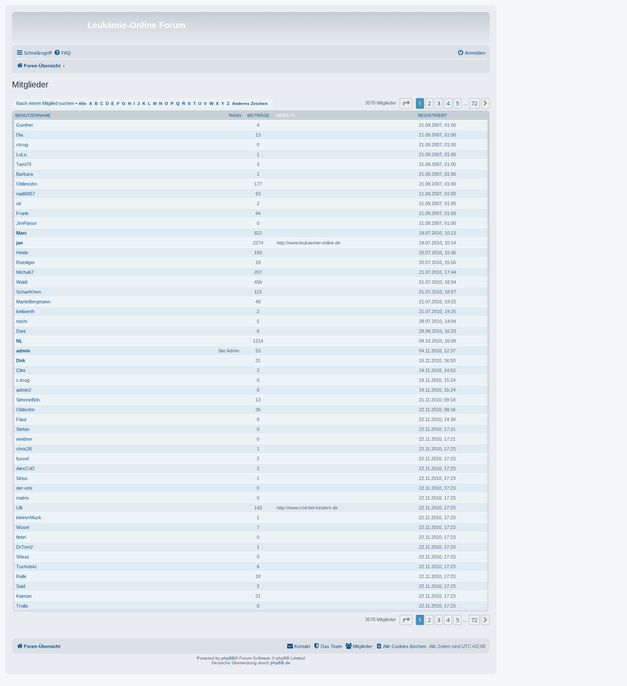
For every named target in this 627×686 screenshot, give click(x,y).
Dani (21, 331)
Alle (82, 103)
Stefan (22, 429)
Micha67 (25, 272)
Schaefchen (28, 291)
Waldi (21, 282)
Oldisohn (25, 409)
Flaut (21, 419)
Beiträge (258, 115)
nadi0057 (25, 193)
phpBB (228, 658)
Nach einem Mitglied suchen (45, 103)
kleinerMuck (28, 517)
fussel (22, 458)
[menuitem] (62, 53)
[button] (406, 103)
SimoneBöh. (28, 399)
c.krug (22, 380)
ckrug (22, 144)
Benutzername (33, 115)
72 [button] (474, 103)
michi (21, 321)
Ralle (21, 576)
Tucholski (26, 566)
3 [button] (438, 103)
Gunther (24, 125)
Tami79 (23, 164)
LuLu (21, 154)
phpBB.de (280, 662)
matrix (22, 497)
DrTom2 (24, 546)
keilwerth (25, 311)
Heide (22, 252)
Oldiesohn (26, 183)
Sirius (22, 478)
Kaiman (24, 596)
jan (19, 242)
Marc (21, 232)
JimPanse (26, 223)
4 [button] (448, 103)
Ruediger (25, 262)
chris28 (24, 448)
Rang (235, 115)
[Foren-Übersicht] (50, 27)
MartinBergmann (33, 301)
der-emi (24, 488)
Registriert (432, 115)
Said (20, 586)
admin (23, 350)
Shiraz (22, 556)
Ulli (19, 507)
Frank (22, 213)
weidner (24, 439)
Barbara (24, 174)
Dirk (20, 360)
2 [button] (429, 103)
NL (19, 340)
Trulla (22, 605)
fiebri (21, 537)
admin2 (23, 389)
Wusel (22, 527)
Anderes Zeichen (249, 103)
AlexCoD (25, 468)
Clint (20, 370)
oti (18, 203)
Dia (19, 134)
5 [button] (457, 103)
